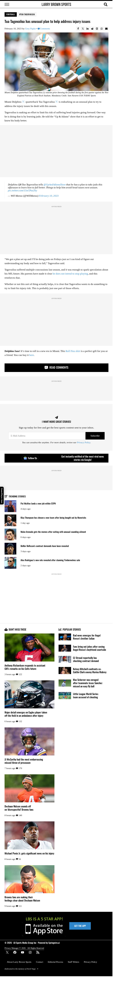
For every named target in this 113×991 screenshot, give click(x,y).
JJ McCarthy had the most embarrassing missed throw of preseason (24, 761)
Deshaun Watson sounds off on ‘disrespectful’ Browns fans (19, 808)
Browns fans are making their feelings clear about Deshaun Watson (22, 899)
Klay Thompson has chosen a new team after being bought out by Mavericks (53, 517)
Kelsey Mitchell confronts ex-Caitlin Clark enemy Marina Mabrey (89, 670)
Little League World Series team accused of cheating (85, 695)
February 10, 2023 (49, 195)
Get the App (80, 926)
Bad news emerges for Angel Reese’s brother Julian (86, 637)
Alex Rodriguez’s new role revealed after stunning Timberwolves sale (50, 560)
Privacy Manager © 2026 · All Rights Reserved (24, 948)
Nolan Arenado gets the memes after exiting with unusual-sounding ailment (53, 531)
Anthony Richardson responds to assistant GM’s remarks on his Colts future (25, 667)
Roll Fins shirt (73, 351)
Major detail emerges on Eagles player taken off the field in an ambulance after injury (26, 714)
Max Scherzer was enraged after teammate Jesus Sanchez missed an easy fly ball (87, 683)
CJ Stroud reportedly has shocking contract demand (86, 659)
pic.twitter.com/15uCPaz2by (22, 190)
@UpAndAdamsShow (55, 184)
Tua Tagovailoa (27, 14)
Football (10, 14)
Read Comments (58, 367)
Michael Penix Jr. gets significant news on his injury (29, 853)
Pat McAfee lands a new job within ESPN (38, 503)
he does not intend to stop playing (70, 273)
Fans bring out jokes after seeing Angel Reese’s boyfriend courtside (89, 648)
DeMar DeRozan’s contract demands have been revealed (45, 546)
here (31, 355)
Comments (45, 28)
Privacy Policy (83, 442)
